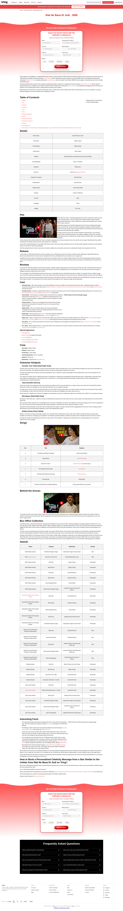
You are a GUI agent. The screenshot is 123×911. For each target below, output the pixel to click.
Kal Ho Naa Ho (77, 287)
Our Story (33, 887)
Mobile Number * (65, 46)
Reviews (24, 107)
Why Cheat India (30, 319)
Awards (24, 123)
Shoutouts (26, 2)
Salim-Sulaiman (72, 85)
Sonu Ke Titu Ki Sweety (43, 319)
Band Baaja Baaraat (27, 292)
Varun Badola (58, 771)
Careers (87, 892)
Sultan (36, 292)
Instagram (107, 887)
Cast (23, 109)
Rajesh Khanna (46, 729)
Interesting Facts (26, 125)
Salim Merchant (40, 359)
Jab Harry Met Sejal (46, 292)
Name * (43, 40)
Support (39, 2)
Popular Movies (28, 10)
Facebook (107, 892)
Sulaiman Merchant (80, 172)
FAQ (68, 887)
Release (24, 105)
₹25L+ (67, 61)
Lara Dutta (24, 337)
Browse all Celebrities (90, 887)
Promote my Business (108, 2)
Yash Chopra (47, 78)
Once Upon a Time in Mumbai (89, 321)
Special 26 (56, 315)
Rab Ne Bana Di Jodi (86, 84)
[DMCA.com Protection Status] (61, 908)
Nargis (28, 332)
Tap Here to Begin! (78, 6)
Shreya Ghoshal (82, 474)
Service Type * (65, 52)
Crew (23, 111)
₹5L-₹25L (59, 61)
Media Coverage (35, 890)
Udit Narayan (62, 744)
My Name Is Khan (97, 287)
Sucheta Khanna (74, 771)
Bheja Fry (39, 296)
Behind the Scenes (27, 118)
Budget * (44, 58)
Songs (23, 116)
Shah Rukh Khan (30, 80)
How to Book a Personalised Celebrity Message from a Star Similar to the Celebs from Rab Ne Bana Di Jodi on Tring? (51, 127)
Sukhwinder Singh (81, 458)
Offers (68, 892)
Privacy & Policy (52, 890)
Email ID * (44, 52)
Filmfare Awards (31, 557)
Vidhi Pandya (90, 771)
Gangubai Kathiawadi (27, 327)
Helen (30, 337)
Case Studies (70, 894)
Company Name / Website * (68, 40)
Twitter (106, 895)
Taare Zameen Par (40, 327)
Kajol (23, 332)
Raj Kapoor (49, 723)
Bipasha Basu (25, 335)
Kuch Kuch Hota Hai (67, 287)
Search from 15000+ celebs (94, 2)
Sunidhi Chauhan (77, 463)
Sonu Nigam (82, 468)
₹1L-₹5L (51, 61)
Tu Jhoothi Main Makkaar (94, 317)
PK (33, 292)
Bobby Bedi (43, 313)
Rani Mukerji (25, 342)
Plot (23, 102)
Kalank (24, 319)
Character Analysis (27, 114)
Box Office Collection (27, 121)
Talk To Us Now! (61, 66)
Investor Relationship (54, 892)
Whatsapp (107, 897)
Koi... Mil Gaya (47, 315)
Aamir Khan (60, 740)
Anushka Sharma (51, 80)
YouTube (106, 890)
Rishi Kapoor (29, 729)
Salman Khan (63, 742)
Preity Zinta (25, 339)
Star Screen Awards (30, 690)
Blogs (32, 892)
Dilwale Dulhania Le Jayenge (54, 287)
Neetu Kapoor (33, 342)
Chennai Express (85, 287)
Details (24, 100)
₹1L (44, 61)
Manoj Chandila (83, 771)
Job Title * (44, 46)
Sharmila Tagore (34, 339)
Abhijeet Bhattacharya (51, 744)
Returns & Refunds (89, 890)
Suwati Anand (65, 771)
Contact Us (69, 890)
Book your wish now (39, 776)
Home (21, 10)
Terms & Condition (53, 887)
